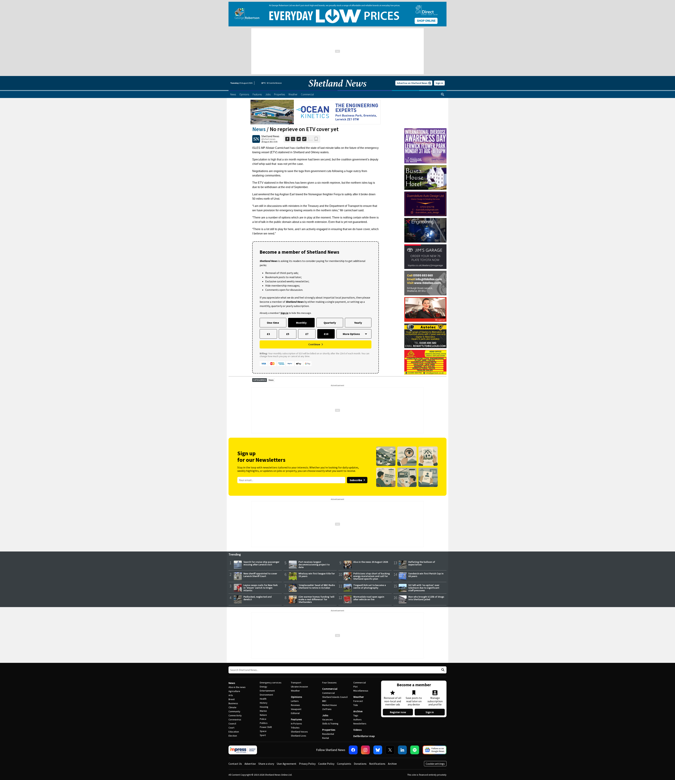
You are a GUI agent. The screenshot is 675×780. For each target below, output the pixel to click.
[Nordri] (425, 230)
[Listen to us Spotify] (414, 750)
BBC (324, 701)
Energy (263, 686)
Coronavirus (235, 719)
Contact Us (235, 763)
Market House (329, 705)
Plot (355, 686)
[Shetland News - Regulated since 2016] (243, 750)
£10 (326, 334)
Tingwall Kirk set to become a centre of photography (369, 586)
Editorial (295, 713)
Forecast (358, 701)
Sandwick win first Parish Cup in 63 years (425, 575)
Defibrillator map (364, 736)
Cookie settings (435, 763)
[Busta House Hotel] (425, 177)
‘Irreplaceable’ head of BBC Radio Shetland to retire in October (316, 586)
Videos (357, 729)
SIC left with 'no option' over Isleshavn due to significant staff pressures (423, 588)
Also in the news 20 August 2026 (370, 561)
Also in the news (237, 687)
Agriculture (234, 691)
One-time (273, 322)
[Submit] (442, 670)
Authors (357, 719)
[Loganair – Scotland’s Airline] (425, 309)
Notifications (377, 763)
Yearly (358, 322)
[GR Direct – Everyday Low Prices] (337, 14)
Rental (325, 738)
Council (232, 723)
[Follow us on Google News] (434, 750)
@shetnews (268, 139)
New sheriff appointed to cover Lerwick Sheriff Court (260, 575)
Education (234, 731)
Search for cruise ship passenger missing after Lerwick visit (261, 563)
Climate (232, 707)
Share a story (266, 763)
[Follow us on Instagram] (365, 750)
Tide (355, 705)
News (259, 129)
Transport (296, 682)
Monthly (301, 322)
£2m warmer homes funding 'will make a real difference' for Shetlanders (316, 599)
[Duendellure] (425, 204)
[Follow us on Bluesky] (377, 750)
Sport (263, 735)
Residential (328, 733)
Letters (295, 701)
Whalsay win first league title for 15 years (316, 575)
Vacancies (327, 719)
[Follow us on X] (390, 750)
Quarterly (330, 322)
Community (234, 711)
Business (233, 703)
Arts (231, 695)
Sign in (439, 83)
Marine (263, 710)
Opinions (296, 697)
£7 (306, 334)
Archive (357, 711)
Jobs (325, 715)
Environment (266, 694)
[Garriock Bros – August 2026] (425, 362)
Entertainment (267, 690)
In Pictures (296, 723)
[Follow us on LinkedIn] (402, 750)
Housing (264, 706)
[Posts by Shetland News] (256, 139)
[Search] (442, 94)
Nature (263, 714)
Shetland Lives (298, 735)
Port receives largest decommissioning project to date (314, 564)
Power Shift (266, 727)
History (263, 702)
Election (233, 735)
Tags (355, 715)
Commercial (329, 688)
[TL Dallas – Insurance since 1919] (425, 283)
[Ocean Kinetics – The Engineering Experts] (315, 112)
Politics (264, 723)
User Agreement (286, 763)
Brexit (232, 699)
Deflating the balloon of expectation (421, 563)
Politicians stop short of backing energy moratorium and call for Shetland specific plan (371, 576)
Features (296, 719)
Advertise (250, 763)
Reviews (295, 705)
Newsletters (359, 723)
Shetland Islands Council (335, 697)
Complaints (344, 763)
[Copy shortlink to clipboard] (304, 139)
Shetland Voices (299, 731)
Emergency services (270, 682)
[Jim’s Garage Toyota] (425, 256)
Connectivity (235, 715)
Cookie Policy (326, 763)
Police (263, 719)
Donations (360, 763)
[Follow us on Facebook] (353, 750)
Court (231, 727)
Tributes (295, 727)
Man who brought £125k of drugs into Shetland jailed (426, 598)
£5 (287, 334)
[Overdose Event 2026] (425, 130)
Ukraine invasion (299, 686)
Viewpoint (296, 709)
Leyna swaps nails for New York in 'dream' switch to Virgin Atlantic (260, 588)
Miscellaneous (360, 690)
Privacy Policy (307, 763)
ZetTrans (327, 709)
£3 (268, 334)
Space (263, 731)
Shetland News (270, 136)
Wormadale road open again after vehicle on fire (368, 598)
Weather (295, 690)
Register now (398, 712)
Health (263, 698)
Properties (328, 729)
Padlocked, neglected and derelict (257, 598)
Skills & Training (330, 723)
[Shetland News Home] (337, 89)
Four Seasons (329, 682)
